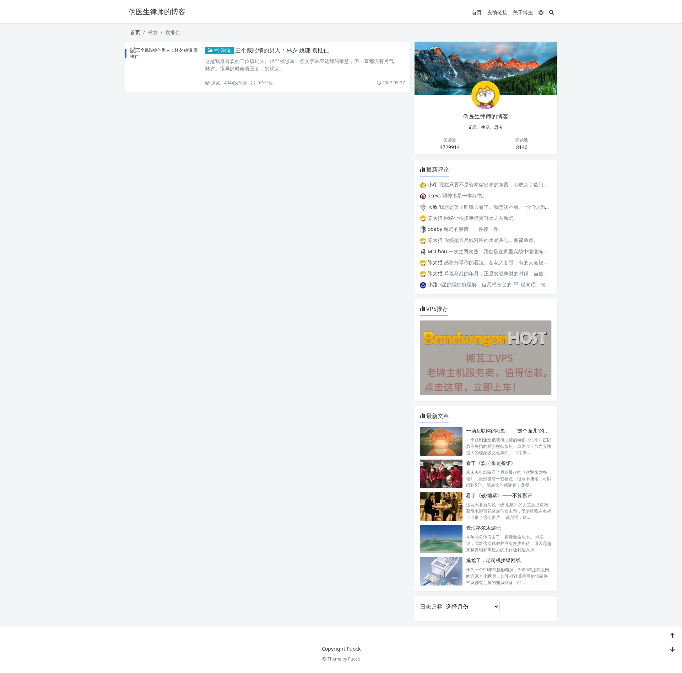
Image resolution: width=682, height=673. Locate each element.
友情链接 (497, 12)
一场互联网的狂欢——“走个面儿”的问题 (510, 430)
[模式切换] (541, 12)
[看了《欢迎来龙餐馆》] (441, 474)
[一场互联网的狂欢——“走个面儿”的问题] (441, 441)
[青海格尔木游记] (441, 538)
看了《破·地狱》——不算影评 (499, 495)
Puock (354, 659)
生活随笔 (222, 50)
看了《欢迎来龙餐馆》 (491, 463)
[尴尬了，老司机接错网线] (441, 571)
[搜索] (551, 12)
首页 (477, 12)
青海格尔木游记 (483, 527)
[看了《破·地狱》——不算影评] (441, 506)
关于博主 (523, 12)
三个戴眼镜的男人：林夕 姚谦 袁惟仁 (282, 50)
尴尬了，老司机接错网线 (493, 560)
